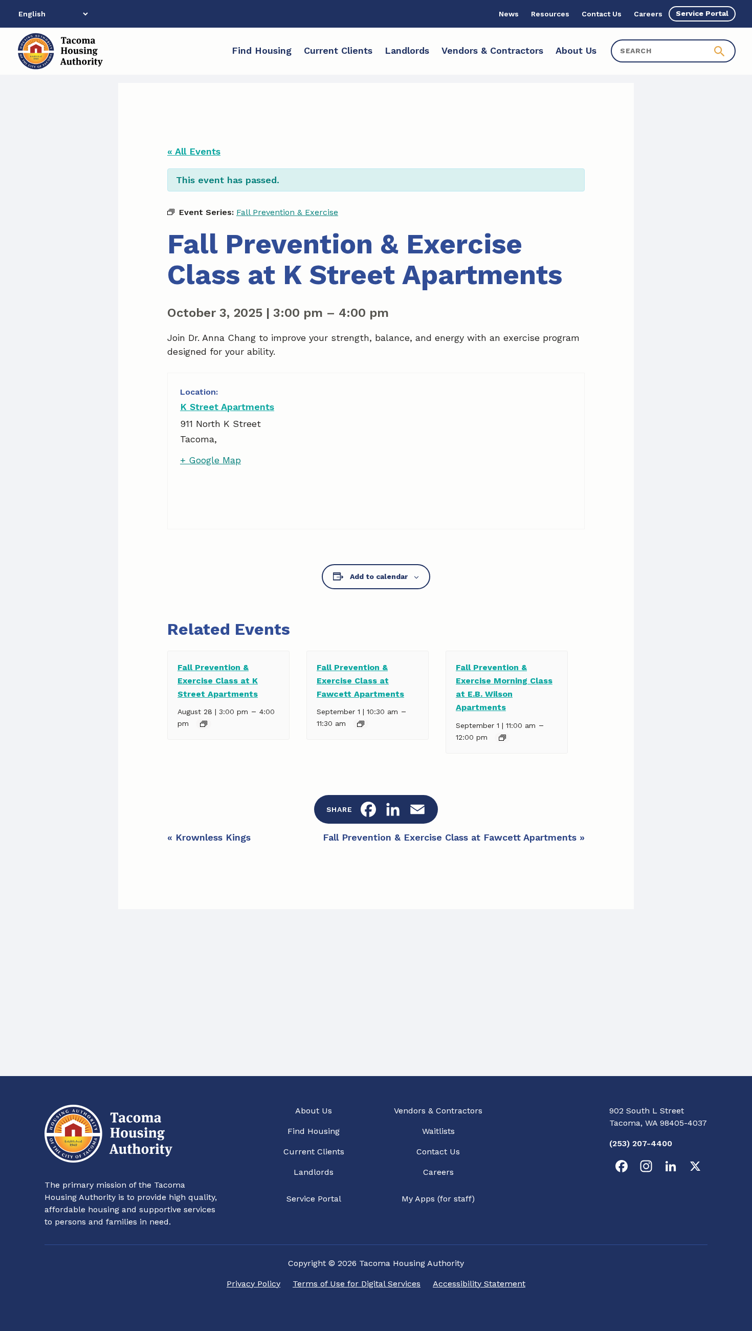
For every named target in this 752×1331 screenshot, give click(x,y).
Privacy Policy (253, 1284)
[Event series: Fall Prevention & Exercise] (203, 724)
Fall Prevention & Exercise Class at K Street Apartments (218, 680)
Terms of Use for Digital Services (357, 1284)
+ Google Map (210, 460)
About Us (313, 1110)
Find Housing (313, 1131)
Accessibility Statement (479, 1284)
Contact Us (438, 1151)
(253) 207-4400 (640, 1143)
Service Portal (313, 1199)
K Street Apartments (227, 406)
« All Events (193, 151)
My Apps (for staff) (438, 1199)
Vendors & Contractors (438, 1110)
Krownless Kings (209, 837)
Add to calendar (379, 576)
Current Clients (313, 1151)
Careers (438, 1172)
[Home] (59, 51)
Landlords (314, 1172)
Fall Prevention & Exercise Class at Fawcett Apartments (360, 680)
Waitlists (438, 1131)
